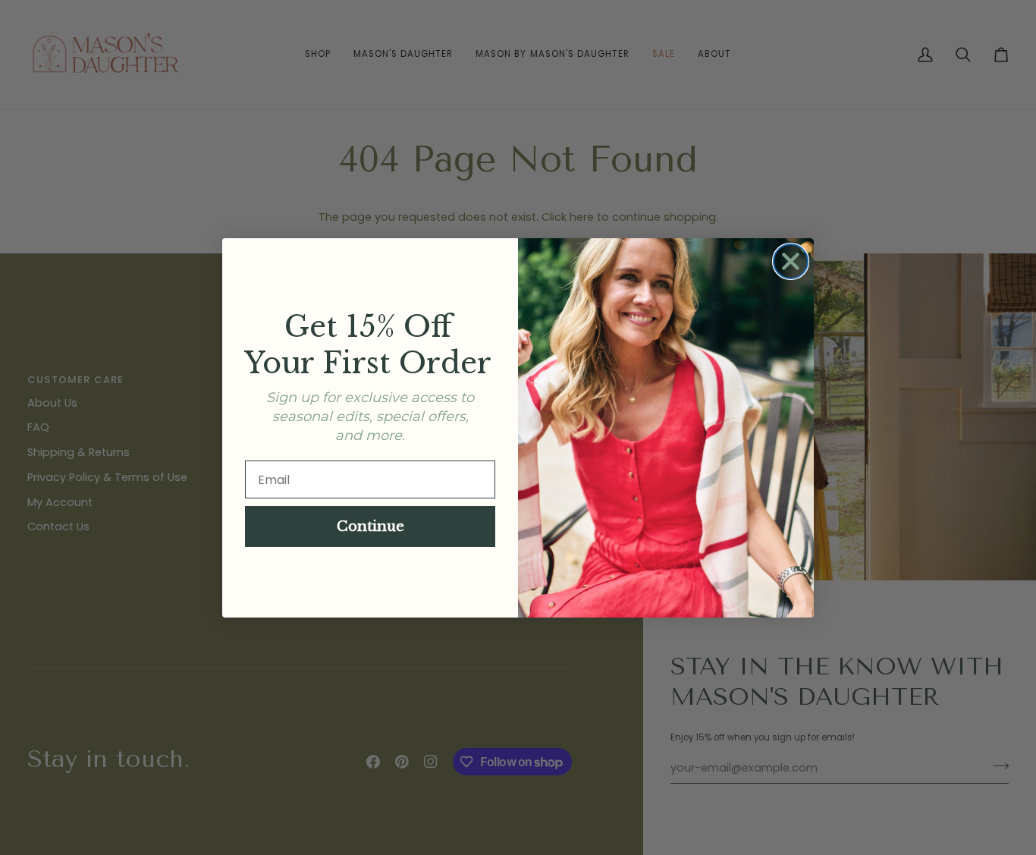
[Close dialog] (791, 261)
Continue (370, 526)
